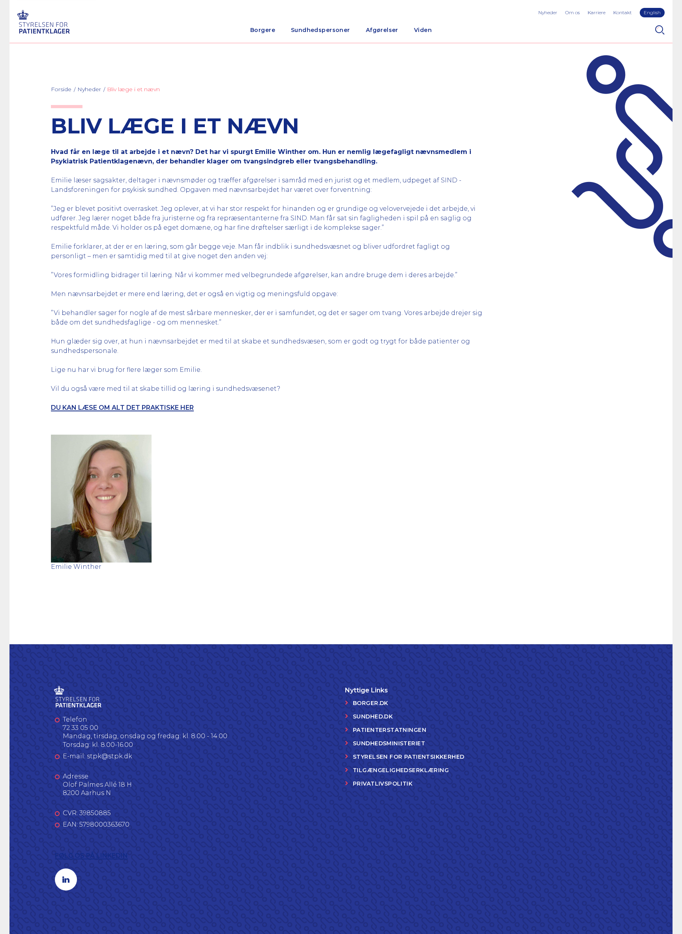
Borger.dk (370, 703)
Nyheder (547, 12)
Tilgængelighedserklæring (401, 770)
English (652, 12)
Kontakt (622, 12)
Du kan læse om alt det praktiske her (122, 407)
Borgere (262, 30)
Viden (423, 30)
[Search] (660, 30)
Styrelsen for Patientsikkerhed (409, 756)
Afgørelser (382, 30)
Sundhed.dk (373, 716)
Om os (572, 12)
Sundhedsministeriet (389, 743)
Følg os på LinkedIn (91, 855)
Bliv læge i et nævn (133, 89)
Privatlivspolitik (382, 783)
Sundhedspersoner (320, 30)
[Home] (43, 21)
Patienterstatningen (389, 729)
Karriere (596, 12)
